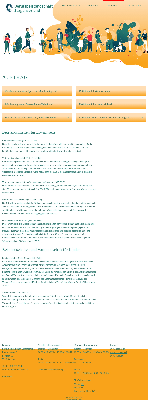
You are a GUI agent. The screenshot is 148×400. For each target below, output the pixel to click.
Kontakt (135, 5)
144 (82, 384)
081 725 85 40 (16, 366)
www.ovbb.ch (116, 355)
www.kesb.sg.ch (117, 349)
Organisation (70, 5)
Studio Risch (78, 397)
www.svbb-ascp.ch (118, 352)
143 (93, 391)
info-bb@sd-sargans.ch (17, 369)
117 (82, 387)
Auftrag (113, 5)
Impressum (7, 376)
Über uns (92, 5)
